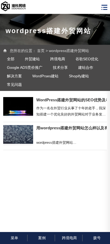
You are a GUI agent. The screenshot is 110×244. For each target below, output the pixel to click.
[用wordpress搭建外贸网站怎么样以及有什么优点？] (18, 135)
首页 (41, 51)
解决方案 (14, 76)
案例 (42, 238)
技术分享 (60, 67)
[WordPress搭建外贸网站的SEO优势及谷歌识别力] (18, 107)
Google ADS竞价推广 (24, 67)
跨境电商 (57, 59)
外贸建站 (32, 59)
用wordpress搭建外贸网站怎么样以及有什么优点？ (71, 128)
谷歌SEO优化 (87, 59)
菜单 (14, 238)
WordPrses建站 (45, 76)
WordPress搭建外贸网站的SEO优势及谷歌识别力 (71, 100)
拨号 (97, 238)
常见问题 (14, 84)
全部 (10, 59)
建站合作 (85, 67)
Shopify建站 (79, 76)
